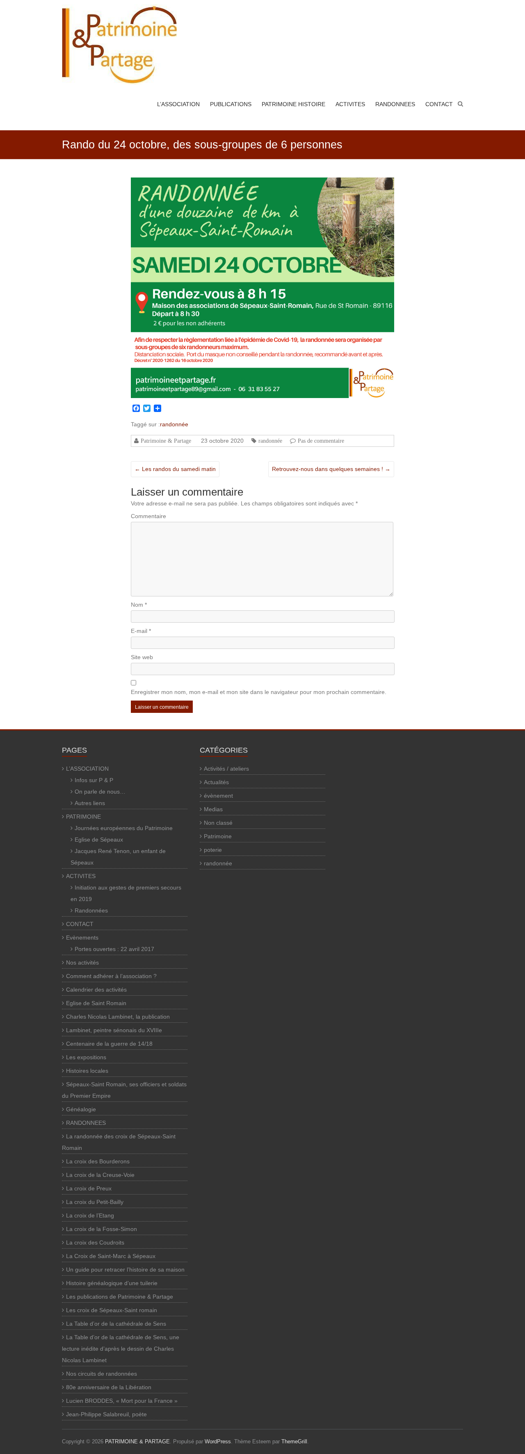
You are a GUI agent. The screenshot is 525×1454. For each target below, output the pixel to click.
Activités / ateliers (226, 768)
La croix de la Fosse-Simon (101, 1229)
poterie (213, 849)
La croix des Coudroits (95, 1242)
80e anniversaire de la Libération (108, 1387)
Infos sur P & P (94, 780)
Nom (139, 604)
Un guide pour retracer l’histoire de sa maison (125, 1269)
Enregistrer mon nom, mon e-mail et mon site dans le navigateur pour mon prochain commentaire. (258, 692)
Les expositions (86, 1057)
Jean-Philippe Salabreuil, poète (106, 1414)
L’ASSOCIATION (178, 104)
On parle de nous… (100, 791)
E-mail (141, 631)
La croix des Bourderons (98, 1161)
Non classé (218, 822)
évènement (218, 795)
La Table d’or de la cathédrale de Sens (116, 1323)
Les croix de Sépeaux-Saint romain (111, 1310)
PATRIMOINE (83, 816)
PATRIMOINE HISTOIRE (293, 104)
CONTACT (439, 104)
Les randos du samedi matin (175, 469)
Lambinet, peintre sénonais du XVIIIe (114, 1030)
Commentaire (148, 516)
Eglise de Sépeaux (99, 839)
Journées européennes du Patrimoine (124, 828)
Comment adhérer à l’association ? (111, 976)
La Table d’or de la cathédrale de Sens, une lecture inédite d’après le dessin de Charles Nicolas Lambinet (120, 1348)
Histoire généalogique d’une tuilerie (112, 1283)
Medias (213, 809)
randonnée (174, 424)
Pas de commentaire (321, 441)
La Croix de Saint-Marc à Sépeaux (110, 1256)
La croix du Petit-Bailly (94, 1202)
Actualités (216, 782)
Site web (142, 657)
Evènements (82, 937)
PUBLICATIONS (230, 104)
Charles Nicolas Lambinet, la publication (118, 1016)
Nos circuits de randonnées (101, 1373)
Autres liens (90, 803)
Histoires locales (87, 1070)
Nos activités (82, 962)
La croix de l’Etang (90, 1215)
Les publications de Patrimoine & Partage (119, 1296)
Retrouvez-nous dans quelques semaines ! (331, 469)
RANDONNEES (395, 104)
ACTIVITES (350, 104)
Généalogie (81, 1109)
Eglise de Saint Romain (96, 1003)
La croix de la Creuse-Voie (100, 1175)
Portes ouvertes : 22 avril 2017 (114, 949)
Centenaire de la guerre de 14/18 (109, 1043)
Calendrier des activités (96, 989)
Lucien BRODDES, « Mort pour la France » (122, 1400)
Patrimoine (218, 836)
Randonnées (91, 910)
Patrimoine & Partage (166, 441)
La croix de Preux (89, 1188)
